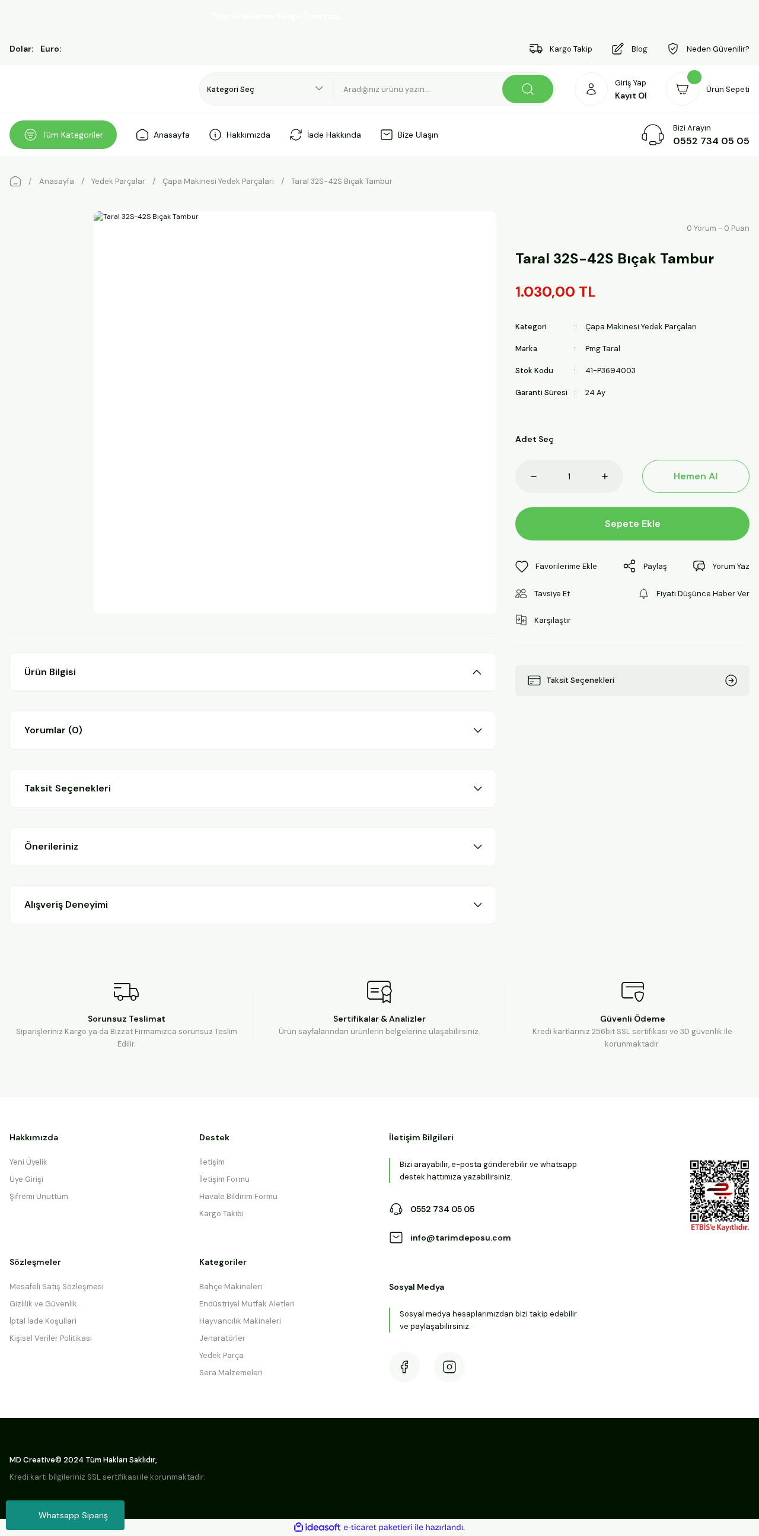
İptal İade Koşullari (42, 1321)
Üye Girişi (26, 1179)
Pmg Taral (602, 349)
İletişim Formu (224, 1179)
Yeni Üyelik (28, 1162)
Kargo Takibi (221, 1214)
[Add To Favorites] (556, 566)
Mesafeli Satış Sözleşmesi (56, 1286)
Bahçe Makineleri (230, 1286)
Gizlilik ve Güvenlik (43, 1304)
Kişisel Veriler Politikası (50, 1338)
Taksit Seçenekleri (67, 788)
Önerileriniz (51, 846)
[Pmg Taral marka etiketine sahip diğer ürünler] (544, 227)
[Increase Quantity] (612, 476)
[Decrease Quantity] (526, 476)
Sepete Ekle (633, 523)
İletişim (212, 1162)
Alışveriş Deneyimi (66, 904)
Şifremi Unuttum (38, 1196)
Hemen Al (695, 476)
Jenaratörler (222, 1338)
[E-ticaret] (378, 1527)
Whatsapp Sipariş (73, 1515)
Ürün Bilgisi (50, 672)
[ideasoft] (317, 1528)
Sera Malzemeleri (231, 1373)
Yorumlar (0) (53, 730)
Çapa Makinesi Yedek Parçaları (641, 327)
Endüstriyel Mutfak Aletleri (247, 1304)
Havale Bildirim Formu (238, 1196)
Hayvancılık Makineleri (240, 1321)
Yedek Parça (221, 1355)
